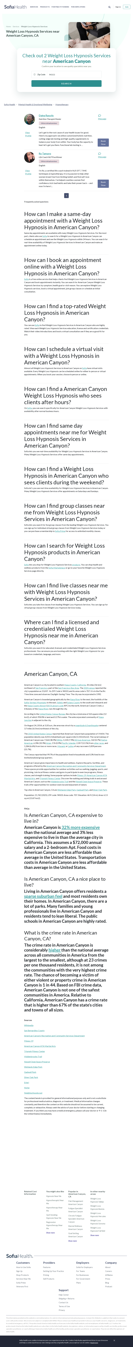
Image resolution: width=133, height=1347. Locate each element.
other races (99, 743)
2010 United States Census (40, 733)
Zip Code (41, 74)
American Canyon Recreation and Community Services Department (76, 766)
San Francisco (41, 688)
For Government (83, 1279)
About (108, 1267)
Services (34, 7)
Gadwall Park (83, 790)
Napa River (75, 699)
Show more (50, 1233)
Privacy (62, 1310)
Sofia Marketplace (57, 567)
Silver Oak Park (100, 790)
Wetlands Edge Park (67, 790)
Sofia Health (9, 104)
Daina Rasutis (46, 115)
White (59, 740)
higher (55, 949)
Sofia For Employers (84, 1267)
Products (44, 7)
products (76, 564)
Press (107, 1279)
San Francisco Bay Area (68, 688)
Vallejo (60, 702)
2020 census (89, 688)
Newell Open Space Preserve (88, 781)
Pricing (46, 1275)
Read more (94, 1343)
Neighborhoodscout (33, 1093)
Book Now (103, 142)
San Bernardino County (34, 1030)
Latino (71, 746)
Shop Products (22, 1275)
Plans (78, 1283)
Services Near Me (23, 1279)
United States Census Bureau (52, 714)
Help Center (64, 1295)
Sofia (44, 236)
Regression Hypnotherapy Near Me (54, 1225)
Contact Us (63, 1302)
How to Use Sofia (23, 1267)
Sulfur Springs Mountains (35, 702)
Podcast (108, 1286)
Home (8, 26)
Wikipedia (28, 1025)
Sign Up (19, 1271)
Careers (108, 1271)
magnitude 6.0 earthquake (86, 725)
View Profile (28, 134)
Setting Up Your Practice (53, 1271)
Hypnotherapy (61, 104)
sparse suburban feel (43, 896)
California (81, 685)
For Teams (80, 1271)
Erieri (26, 1082)
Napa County (70, 685)
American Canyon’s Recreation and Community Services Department (54, 1035)
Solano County (73, 702)
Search (66, 83)
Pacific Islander (69, 743)
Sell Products (48, 1279)
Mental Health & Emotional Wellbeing (35, 104)
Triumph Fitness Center (50, 778)
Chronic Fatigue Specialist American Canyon (76, 1219)
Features (47, 1267)
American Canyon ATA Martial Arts (40, 1046)
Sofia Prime (60, 531)
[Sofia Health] (15, 7)
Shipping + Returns (66, 1298)
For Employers (78, 7)
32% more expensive (81, 827)
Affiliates (109, 1275)
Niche (26, 1087)
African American (82, 740)
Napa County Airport (36, 705)
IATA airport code (55, 705)
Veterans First (22, 1286)
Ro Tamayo (45, 153)
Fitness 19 (81, 775)
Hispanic (61, 746)
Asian (48, 743)
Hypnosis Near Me (53, 1196)
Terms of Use (64, 1306)
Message (102, 118)
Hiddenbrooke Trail (59, 781)
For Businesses (82, 1275)
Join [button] (126, 7)
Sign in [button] (118, 7)
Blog (107, 1283)
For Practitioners (60, 7)
